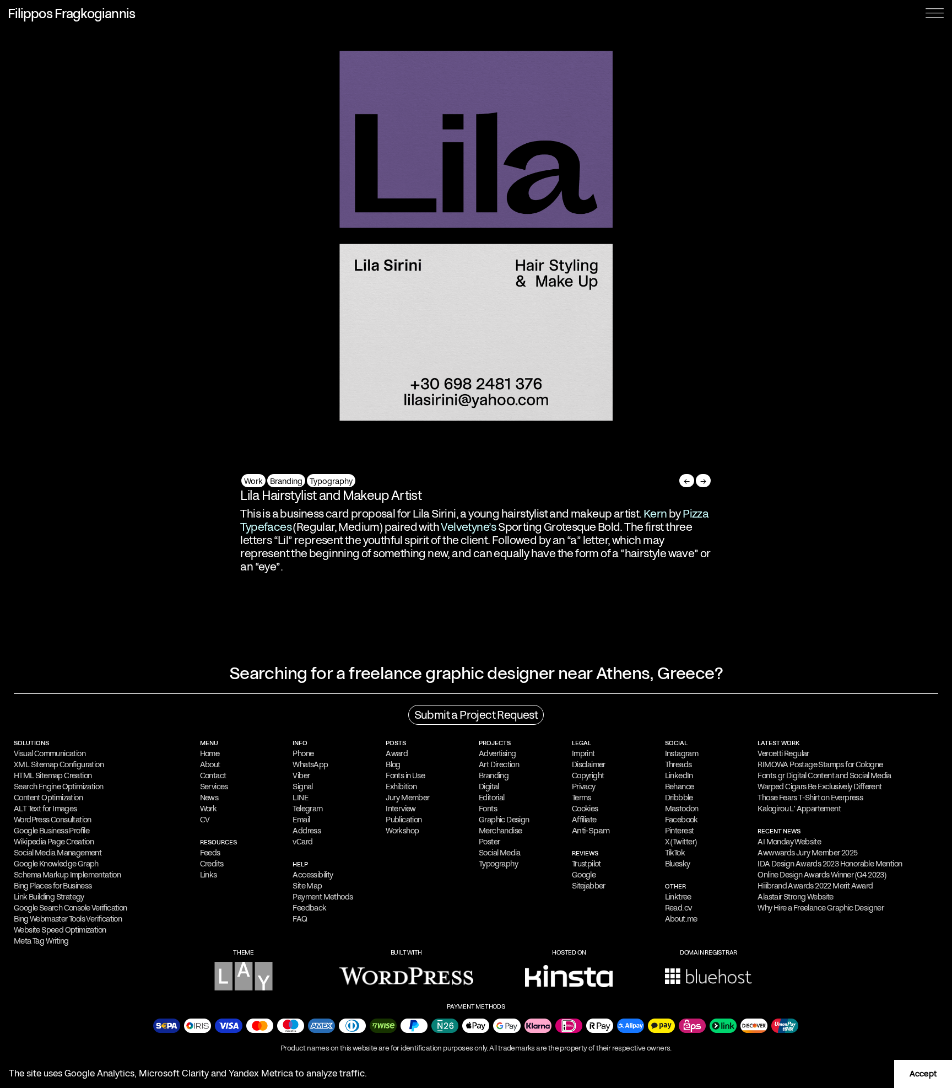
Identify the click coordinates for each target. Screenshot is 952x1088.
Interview (401, 808)
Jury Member (407, 797)
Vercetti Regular (783, 753)
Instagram (682, 753)
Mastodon (682, 808)
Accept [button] (923, 1073)
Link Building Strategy (49, 896)
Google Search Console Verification (70, 907)
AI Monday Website (789, 841)
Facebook (681, 819)
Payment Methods (323, 896)
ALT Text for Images (45, 808)
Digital (489, 786)
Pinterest (679, 830)
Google (584, 874)
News (209, 797)
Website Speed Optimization (60, 929)
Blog (393, 764)
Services (214, 786)
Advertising (497, 753)
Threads (678, 764)
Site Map (307, 885)
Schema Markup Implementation (67, 874)
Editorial (492, 797)
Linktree (678, 896)
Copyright (588, 775)
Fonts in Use (405, 775)
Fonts (488, 808)
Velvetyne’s (468, 527)
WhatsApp (310, 764)
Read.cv (678, 907)
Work (253, 481)
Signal (302, 786)
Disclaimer (588, 764)
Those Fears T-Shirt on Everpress (810, 797)
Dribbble (679, 797)
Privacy (584, 786)
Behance (679, 786)
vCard (302, 841)
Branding (286, 481)
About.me (681, 918)
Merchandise (500, 830)
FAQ (300, 918)
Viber (301, 775)
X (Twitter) (681, 841)
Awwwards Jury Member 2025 (807, 852)
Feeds (210, 852)
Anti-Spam (591, 831)
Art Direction (499, 764)
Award (397, 753)
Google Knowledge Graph (56, 863)
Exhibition (401, 786)
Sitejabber (588, 885)
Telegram (307, 808)
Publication (403, 819)
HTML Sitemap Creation (52, 775)
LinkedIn (679, 775)
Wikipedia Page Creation (54, 841)
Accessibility (313, 874)
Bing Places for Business (53, 885)
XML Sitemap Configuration (59, 764)
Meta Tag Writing (41, 940)
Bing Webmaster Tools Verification (68, 918)
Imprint (583, 753)
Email (301, 819)
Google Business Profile (51, 830)
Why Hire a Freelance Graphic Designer (821, 907)
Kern (655, 513)
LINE (300, 797)
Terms (581, 797)
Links (208, 874)
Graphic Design (504, 819)
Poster (489, 841)
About (210, 764)
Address (307, 830)
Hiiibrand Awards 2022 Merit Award (815, 885)
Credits (212, 863)
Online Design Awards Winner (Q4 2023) (822, 874)
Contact (213, 775)
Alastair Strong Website (795, 896)
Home (210, 753)
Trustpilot (586, 863)
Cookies (585, 808)
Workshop (402, 830)
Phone (303, 753)
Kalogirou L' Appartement (799, 808)
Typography (331, 481)
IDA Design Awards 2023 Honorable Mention (830, 863)
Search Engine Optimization (58, 786)
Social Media (500, 852)
